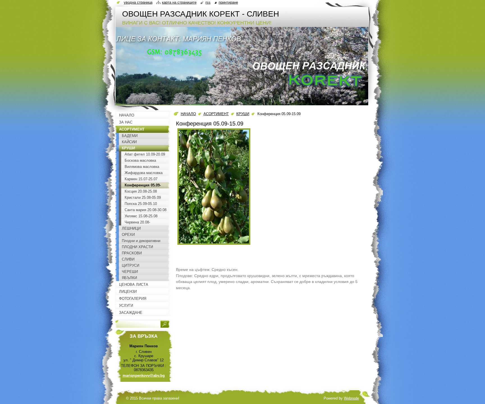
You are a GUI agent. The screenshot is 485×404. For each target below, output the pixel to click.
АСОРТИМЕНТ (216, 114)
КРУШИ (242, 114)
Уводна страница (138, 2)
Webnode (351, 398)
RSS (208, 2)
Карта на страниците (179, 2)
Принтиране (228, 2)
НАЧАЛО (188, 114)
